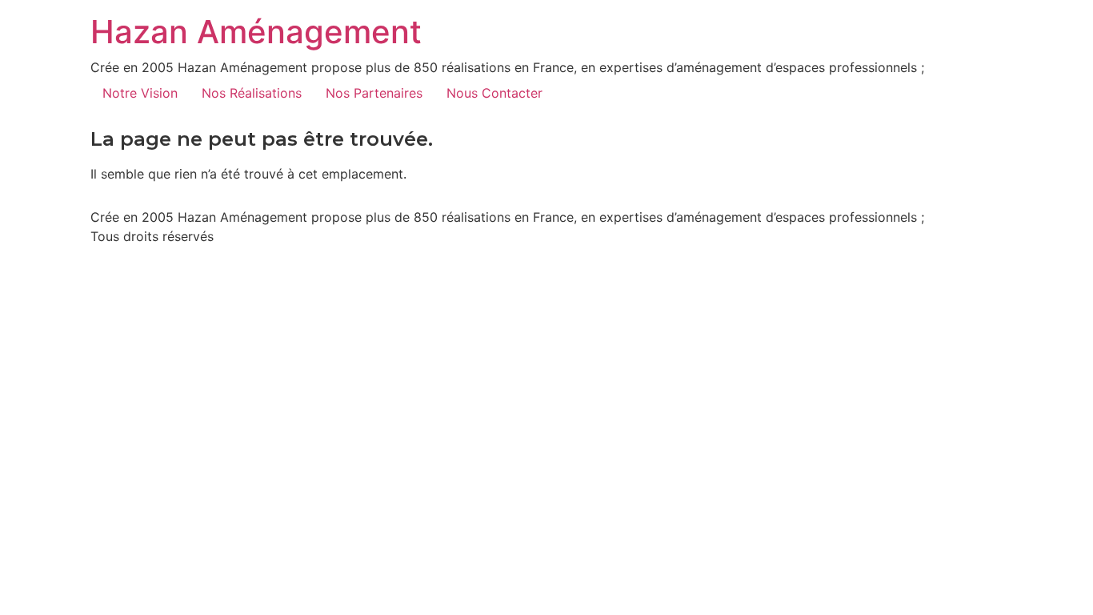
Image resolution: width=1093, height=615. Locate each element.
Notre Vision (140, 93)
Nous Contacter (494, 93)
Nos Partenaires (374, 93)
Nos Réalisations (252, 93)
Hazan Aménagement (256, 31)
